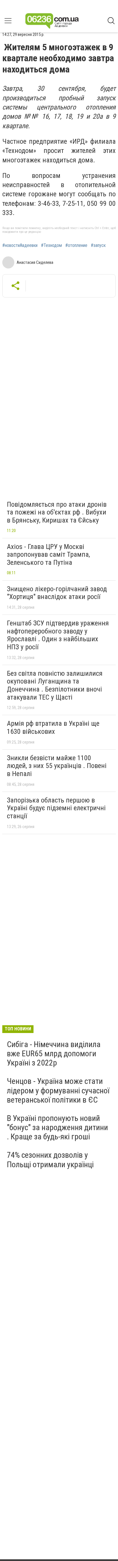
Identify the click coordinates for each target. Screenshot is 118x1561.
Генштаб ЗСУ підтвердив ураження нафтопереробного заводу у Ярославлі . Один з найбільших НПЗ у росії (58, 635)
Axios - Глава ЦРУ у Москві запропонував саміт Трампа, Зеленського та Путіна (48, 555)
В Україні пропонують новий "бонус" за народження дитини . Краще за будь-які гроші (57, 1127)
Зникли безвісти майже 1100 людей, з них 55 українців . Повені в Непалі (57, 766)
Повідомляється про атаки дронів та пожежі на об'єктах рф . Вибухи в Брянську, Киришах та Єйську (57, 512)
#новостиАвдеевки (20, 245)
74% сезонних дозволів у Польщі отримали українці (50, 1159)
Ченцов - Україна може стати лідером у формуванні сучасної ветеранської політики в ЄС (58, 1090)
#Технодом (51, 245)
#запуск (98, 245)
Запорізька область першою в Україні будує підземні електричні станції (56, 808)
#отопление (76, 245)
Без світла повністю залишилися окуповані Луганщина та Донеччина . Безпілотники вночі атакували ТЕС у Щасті (55, 685)
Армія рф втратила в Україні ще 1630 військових (53, 727)
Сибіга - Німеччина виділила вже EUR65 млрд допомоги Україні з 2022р (54, 1053)
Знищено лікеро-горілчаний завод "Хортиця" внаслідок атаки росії (57, 593)
